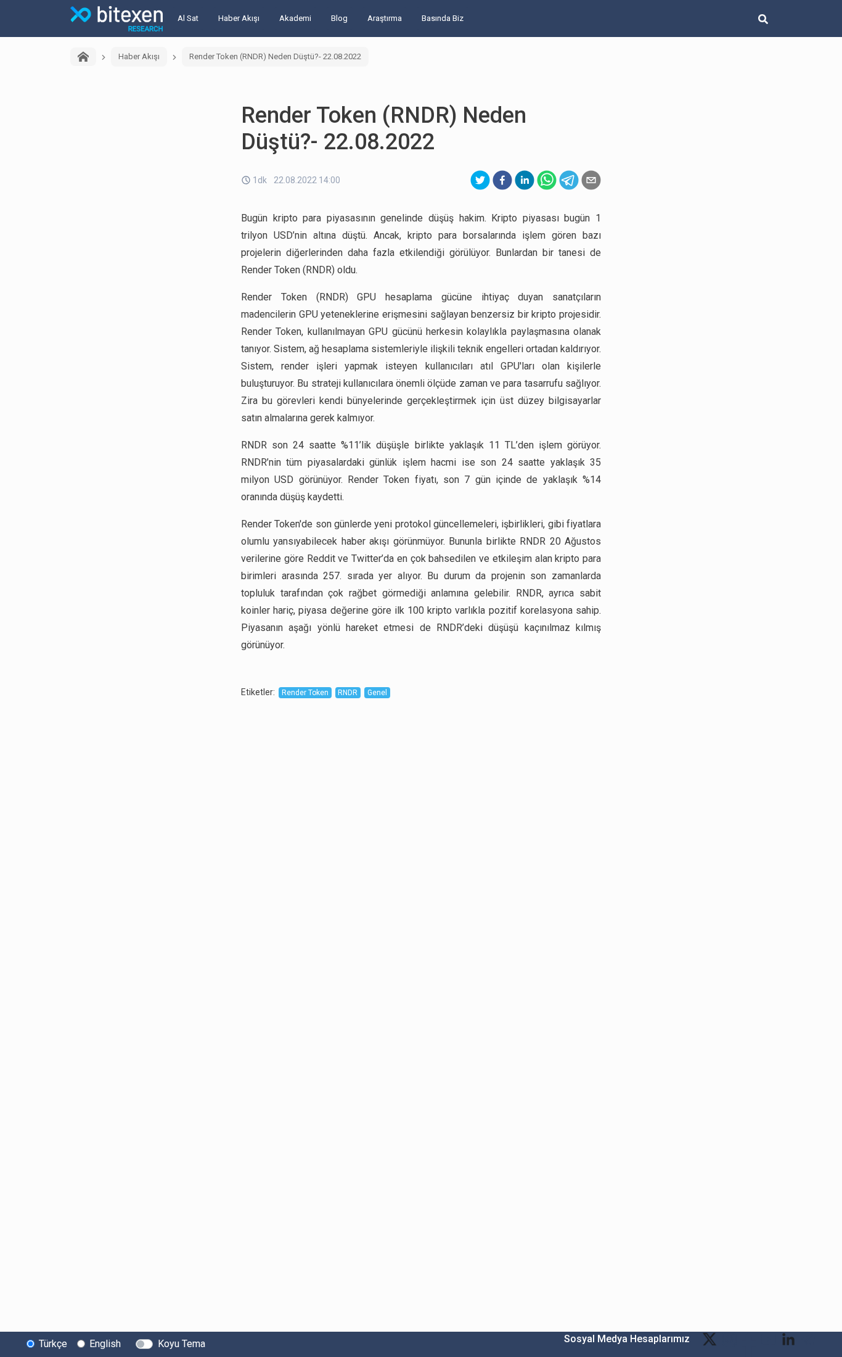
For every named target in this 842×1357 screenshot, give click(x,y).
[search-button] (763, 18)
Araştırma (384, 18)
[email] (591, 180)
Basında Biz (443, 18)
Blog (339, 18)
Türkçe (53, 1344)
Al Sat (188, 18)
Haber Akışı (239, 18)
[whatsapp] (547, 180)
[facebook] (502, 180)
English (105, 1344)
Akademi (295, 18)
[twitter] (480, 180)
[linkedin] (524, 180)
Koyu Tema (181, 1344)
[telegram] (569, 180)
